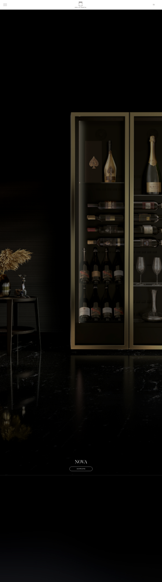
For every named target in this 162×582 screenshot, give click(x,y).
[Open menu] (5, 5)
